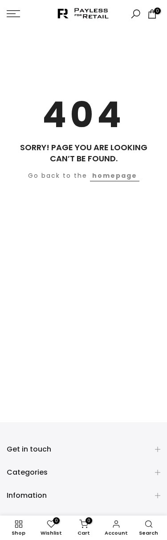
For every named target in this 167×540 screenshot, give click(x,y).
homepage (114, 175)
